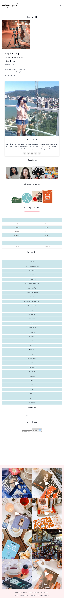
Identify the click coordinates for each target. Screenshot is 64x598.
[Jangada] (47, 196)
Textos (32, 398)
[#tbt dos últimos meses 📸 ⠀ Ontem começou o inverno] (47, 544)
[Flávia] (12, 173)
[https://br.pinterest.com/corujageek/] (39, 153)
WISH (47, 227)
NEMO (16, 219)
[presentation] (16, 34)
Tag (32, 389)
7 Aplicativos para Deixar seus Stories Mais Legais (14, 57)
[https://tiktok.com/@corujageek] (28, 153)
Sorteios (32, 385)
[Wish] (27, 198)
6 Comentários (8, 66)
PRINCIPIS (16, 231)
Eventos (32, 319)
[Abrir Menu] (60, 5)
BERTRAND (46, 219)
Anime (32, 261)
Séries (32, 380)
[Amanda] (25, 173)
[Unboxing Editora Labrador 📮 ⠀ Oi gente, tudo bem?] (47, 483)
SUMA (17, 223)
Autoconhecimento (32, 266)
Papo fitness (32, 358)
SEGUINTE (17, 227)
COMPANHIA (47, 246)
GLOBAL (47, 242)
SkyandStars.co (43, 595)
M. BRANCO (17, 246)
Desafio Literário (32, 292)
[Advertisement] (32, 445)
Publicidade (32, 367)
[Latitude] (17, 200)
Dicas (32, 297)
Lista (32, 341)
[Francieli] (38, 172)
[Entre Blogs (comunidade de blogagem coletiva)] (37, 430)
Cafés (32, 275)
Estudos (32, 314)
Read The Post (10, 75)
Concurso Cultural (32, 283)
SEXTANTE (17, 242)
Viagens (32, 402)
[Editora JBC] (37, 196)
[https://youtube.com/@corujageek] (32, 153)
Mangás (32, 349)
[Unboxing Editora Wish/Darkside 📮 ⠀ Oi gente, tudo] (17, 483)
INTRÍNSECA (17, 235)
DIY (32, 310)
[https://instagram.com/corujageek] (24, 153)
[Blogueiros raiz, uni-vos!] (27, 431)
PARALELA (47, 223)
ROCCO (16, 216)
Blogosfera (32, 270)
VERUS (46, 235)
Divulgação (32, 305)
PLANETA (47, 239)
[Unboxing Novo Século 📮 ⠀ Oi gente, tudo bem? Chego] (47, 574)
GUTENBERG (17, 239)
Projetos (32, 363)
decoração (32, 288)
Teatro (32, 393)
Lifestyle (32, 336)
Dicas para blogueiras (32, 301)
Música (32, 354)
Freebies (32, 332)
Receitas (32, 371)
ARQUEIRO (46, 216)
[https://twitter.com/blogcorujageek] (35, 153)
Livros (32, 345)
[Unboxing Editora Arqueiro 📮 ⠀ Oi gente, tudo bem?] (17, 513)
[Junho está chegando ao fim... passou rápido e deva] (17, 544)
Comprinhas (32, 279)
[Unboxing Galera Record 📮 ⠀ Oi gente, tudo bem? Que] (47, 513)
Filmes (32, 323)
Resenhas (32, 376)
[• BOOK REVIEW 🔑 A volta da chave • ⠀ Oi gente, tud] (17, 574)
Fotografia (15, 64)
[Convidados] (51, 173)
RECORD (47, 231)
